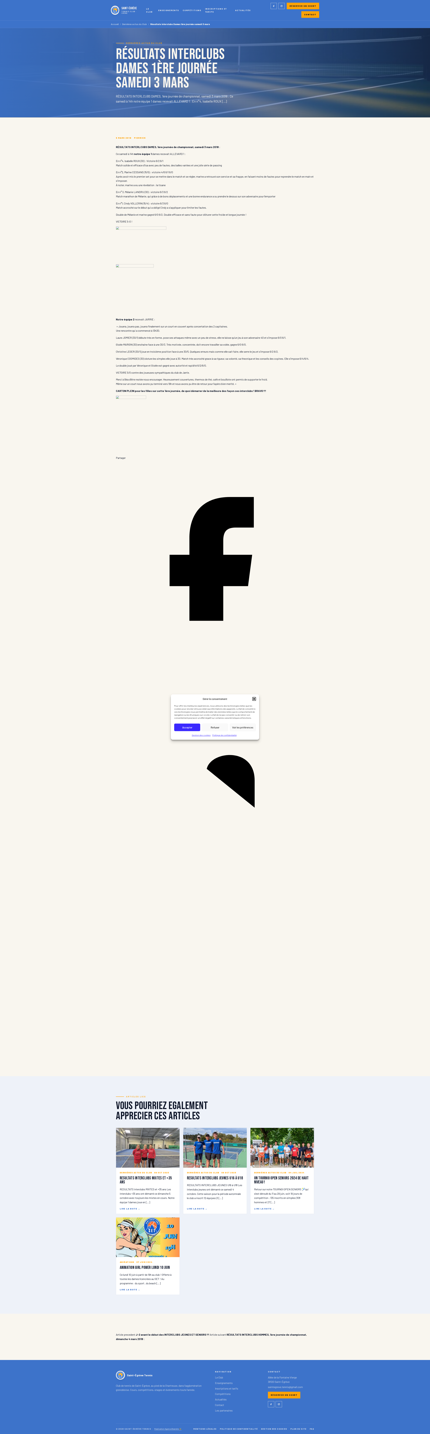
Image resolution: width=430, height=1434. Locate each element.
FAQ (312, 1429)
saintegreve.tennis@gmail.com (285, 1387)
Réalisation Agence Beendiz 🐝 (168, 1429)
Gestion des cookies (201, 735)
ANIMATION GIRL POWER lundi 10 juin (145, 1267)
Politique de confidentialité (224, 735)
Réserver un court (303, 6)
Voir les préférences (242, 727)
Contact (310, 14)
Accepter (187, 727)
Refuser (215, 727)
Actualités (243, 10)
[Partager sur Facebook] (215, 656)
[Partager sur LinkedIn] (215, 856)
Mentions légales (205, 1429)
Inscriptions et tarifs (216, 10)
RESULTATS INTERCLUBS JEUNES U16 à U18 (215, 1178)
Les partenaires (224, 1410)
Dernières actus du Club (134, 24)
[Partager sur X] (215, 1055)
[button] (254, 699)
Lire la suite (130, 1208)
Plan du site (298, 1429)
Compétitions (192, 10)
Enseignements (168, 10)
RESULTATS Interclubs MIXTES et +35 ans (146, 1180)
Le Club (149, 10)
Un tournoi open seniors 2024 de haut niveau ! (281, 1180)
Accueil (115, 24)
